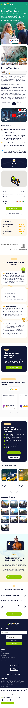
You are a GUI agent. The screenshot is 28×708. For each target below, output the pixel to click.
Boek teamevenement (14, 452)
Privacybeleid (14, 640)
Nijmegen (18, 681)
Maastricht (3, 684)
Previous (11, 412)
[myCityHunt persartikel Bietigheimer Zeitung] (14, 245)
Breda (13, 681)
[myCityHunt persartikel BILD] (23, 246)
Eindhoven (3, 681)
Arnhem (3, 682)
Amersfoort (8, 682)
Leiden (8, 684)
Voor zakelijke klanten (14, 213)
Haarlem (22, 681)
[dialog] (14, 698)
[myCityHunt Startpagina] (8, 4)
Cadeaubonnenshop (5, 653)
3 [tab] (15, 166)
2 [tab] (14, 166)
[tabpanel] (14, 161)
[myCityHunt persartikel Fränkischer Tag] (23, 249)
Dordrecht (13, 684)
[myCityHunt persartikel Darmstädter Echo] (5, 250)
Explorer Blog (4, 655)
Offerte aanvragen (14, 457)
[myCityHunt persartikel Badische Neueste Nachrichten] (5, 244)
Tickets (2, 651)
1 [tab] (12, 166)
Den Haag (15, 680)
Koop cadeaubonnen (15, 576)
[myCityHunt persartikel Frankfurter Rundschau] (14, 249)
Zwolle (21, 682)
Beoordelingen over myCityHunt (8, 657)
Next (16, 412)
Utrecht (19, 680)
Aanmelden (14, 643)
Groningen (9, 681)
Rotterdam (9, 680)
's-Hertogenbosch (15, 682)
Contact (3, 659)
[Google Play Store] (14, 669)
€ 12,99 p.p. (14, 208)
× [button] (26, 689)
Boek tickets (15, 367)
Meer (14, 104)
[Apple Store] (14, 665)
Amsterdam (3, 680)
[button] (14, 706)
